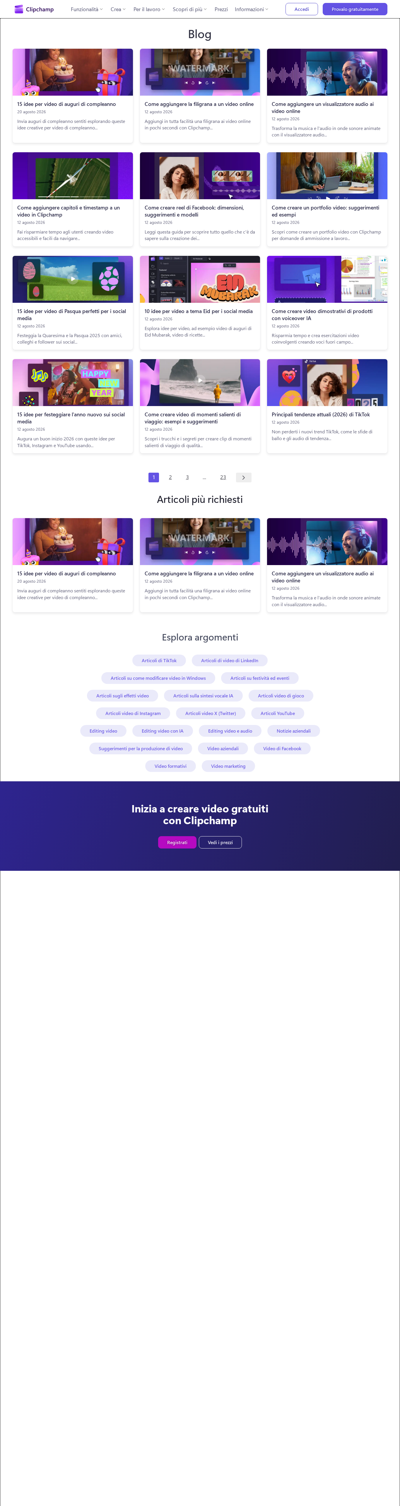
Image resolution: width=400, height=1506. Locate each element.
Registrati (177, 842)
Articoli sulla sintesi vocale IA (203, 695)
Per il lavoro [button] (147, 9)
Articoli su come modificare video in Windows (158, 678)
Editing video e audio (230, 731)
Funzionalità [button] (84, 9)
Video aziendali (223, 748)
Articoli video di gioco (281, 695)
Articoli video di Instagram (133, 713)
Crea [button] (116, 9)
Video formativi (171, 766)
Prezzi (221, 9)
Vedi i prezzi (220, 842)
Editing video (103, 731)
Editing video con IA (163, 731)
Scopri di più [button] (187, 9)
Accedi (302, 9)
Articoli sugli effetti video (122, 695)
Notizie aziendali (294, 731)
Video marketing (228, 766)
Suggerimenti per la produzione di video (141, 748)
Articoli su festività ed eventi (259, 678)
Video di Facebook (282, 748)
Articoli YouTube (278, 713)
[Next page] (244, 478)
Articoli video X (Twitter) (210, 713)
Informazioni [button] (249, 9)
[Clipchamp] (34, 9)
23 (223, 477)
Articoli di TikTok (159, 660)
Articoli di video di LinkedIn (229, 660)
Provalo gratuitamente (355, 9)
